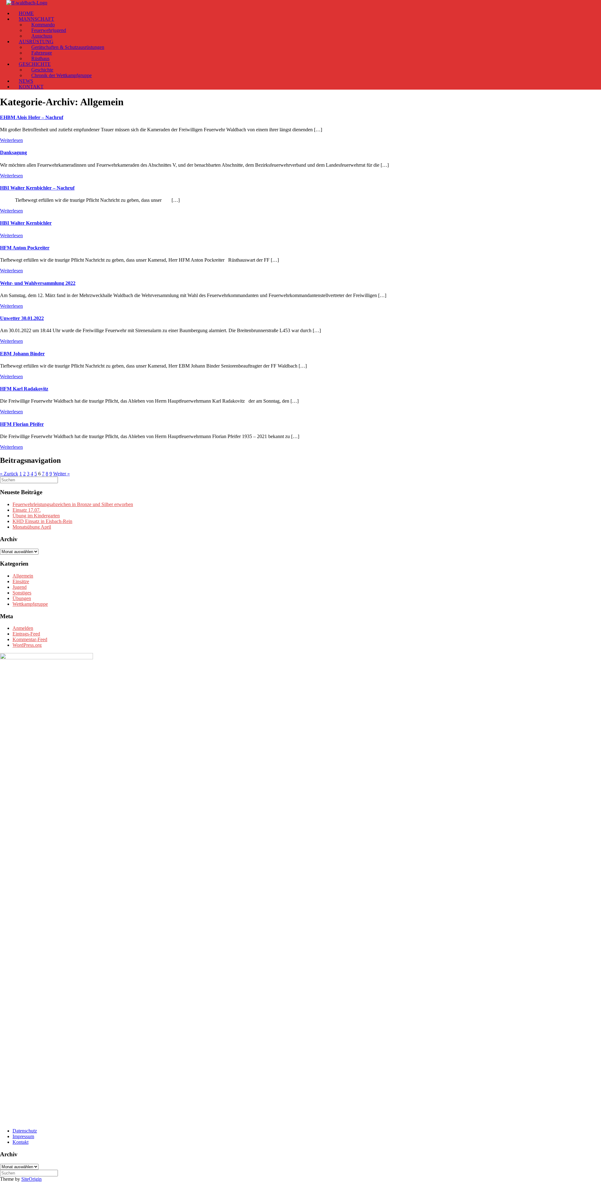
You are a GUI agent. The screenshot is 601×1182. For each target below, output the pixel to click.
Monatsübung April (32, 527)
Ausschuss (41, 36)
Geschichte (42, 69)
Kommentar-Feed (30, 639)
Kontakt (20, 1142)
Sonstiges (22, 592)
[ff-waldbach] (27, 2)
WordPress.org (27, 645)
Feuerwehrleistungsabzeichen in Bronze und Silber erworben (73, 504)
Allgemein (23, 575)
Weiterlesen (11, 140)
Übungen (22, 598)
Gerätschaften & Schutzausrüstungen (67, 47)
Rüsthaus (40, 58)
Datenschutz (25, 1130)
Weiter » (61, 473)
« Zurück (9, 473)
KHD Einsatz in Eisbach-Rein (42, 521)
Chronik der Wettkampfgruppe (61, 75)
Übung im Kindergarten (36, 515)
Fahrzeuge (41, 52)
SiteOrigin (31, 1179)
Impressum (23, 1136)
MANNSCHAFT (36, 19)
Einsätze (21, 581)
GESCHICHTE (35, 64)
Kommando (43, 24)
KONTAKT (31, 86)
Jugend (20, 587)
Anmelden (23, 628)
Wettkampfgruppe (30, 604)
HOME (26, 13)
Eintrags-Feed (26, 633)
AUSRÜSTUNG (36, 41)
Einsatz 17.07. (27, 510)
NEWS (26, 81)
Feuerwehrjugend (48, 30)
